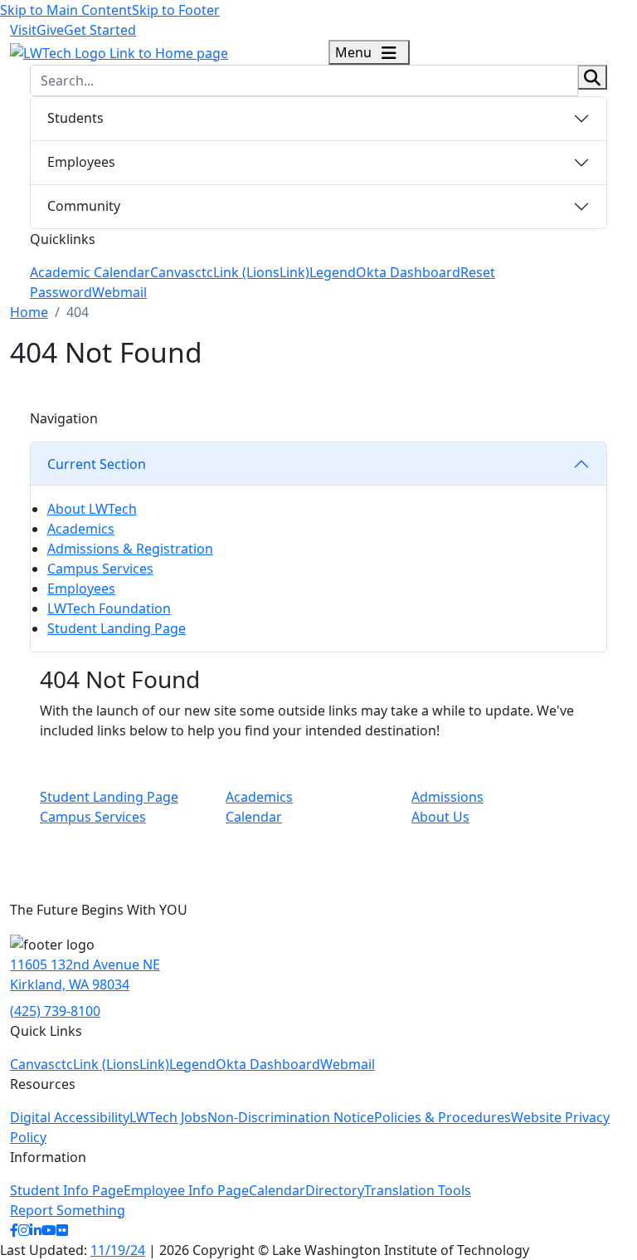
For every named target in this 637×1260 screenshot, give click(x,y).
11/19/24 (117, 1250)
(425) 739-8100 (55, 1011)
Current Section (96, 464)
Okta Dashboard (408, 272)
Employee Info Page (186, 1190)
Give (50, 30)
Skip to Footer (176, 10)
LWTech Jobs (168, 1117)
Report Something (67, 1210)
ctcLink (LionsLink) (252, 272)
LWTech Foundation (109, 608)
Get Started (100, 30)
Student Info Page (67, 1190)
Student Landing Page (116, 628)
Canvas (172, 272)
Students (75, 118)
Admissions (447, 797)
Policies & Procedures (442, 1117)
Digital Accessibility (69, 1117)
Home (29, 312)
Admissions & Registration (130, 549)
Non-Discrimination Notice (290, 1117)
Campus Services (100, 568)
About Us (440, 817)
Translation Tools (417, 1190)
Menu (355, 52)
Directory (334, 1190)
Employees (81, 162)
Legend (332, 272)
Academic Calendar (90, 272)
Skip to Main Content (66, 10)
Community (83, 206)
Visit (23, 30)
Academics (80, 529)
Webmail (119, 292)
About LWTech (92, 509)
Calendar (254, 817)
